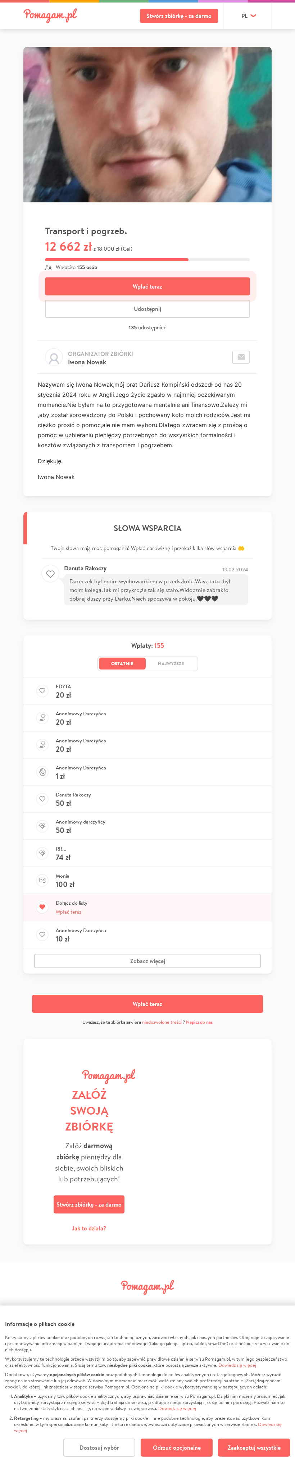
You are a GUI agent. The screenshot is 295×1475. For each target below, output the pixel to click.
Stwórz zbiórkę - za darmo (179, 16)
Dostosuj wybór (99, 1448)
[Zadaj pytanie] (241, 357)
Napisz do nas (199, 1022)
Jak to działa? (89, 1228)
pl (244, 16)
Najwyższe (171, 663)
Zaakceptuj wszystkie (254, 1448)
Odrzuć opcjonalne (177, 1448)
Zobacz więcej (147, 961)
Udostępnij (147, 309)
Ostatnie (122, 663)
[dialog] (147, 1390)
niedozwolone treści (162, 1022)
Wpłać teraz (147, 286)
